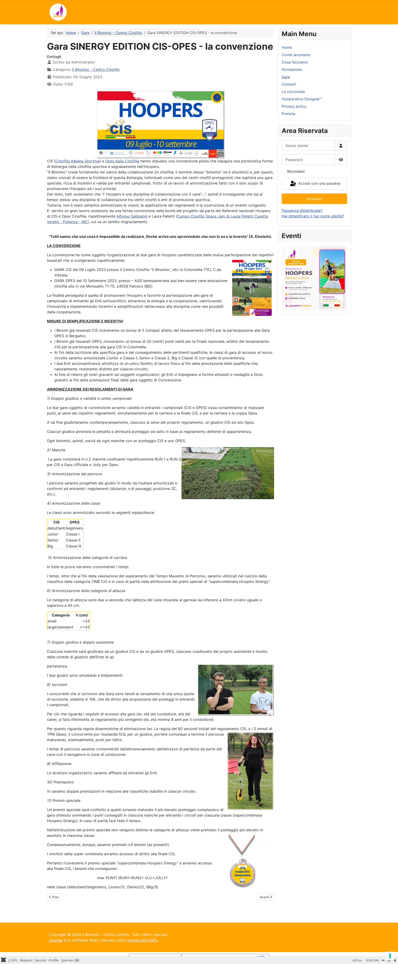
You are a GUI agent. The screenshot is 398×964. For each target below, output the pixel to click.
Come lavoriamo (296, 54)
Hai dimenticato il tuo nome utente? (313, 216)
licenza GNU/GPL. (142, 940)
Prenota (288, 113)
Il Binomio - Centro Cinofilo (96, 69)
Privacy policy (294, 106)
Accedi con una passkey (319, 183)
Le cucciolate (293, 91)
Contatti (289, 84)
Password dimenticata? (302, 210)
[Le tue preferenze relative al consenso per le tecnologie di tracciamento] (390, 956)
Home (287, 47)
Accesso (314, 198)
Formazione (292, 69)
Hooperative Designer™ (302, 99)
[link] (78, 161)
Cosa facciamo (295, 62)
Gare (286, 77)
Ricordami (296, 171)
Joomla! (56, 940)
